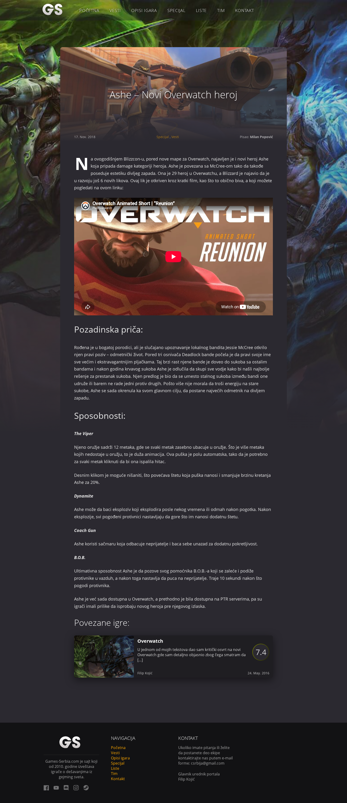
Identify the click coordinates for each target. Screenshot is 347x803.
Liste (201, 10)
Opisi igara (144, 10)
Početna (89, 10)
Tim (221, 10)
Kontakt (244, 10)
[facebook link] (46, 787)
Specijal (176, 10)
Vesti (115, 10)
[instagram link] (76, 787)
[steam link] (86, 787)
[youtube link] (56, 787)
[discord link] (66, 787)
